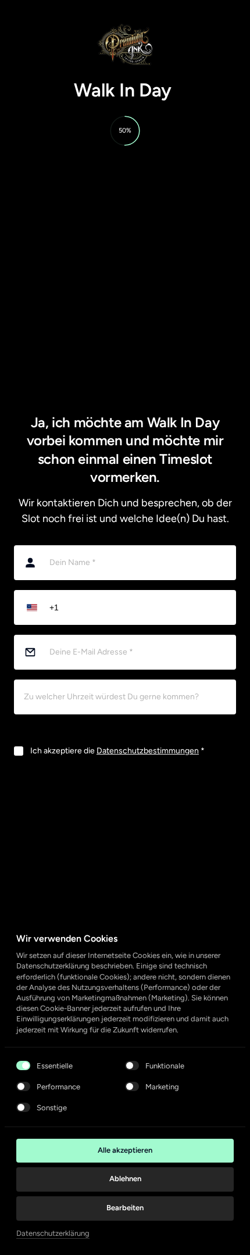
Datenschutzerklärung (53, 1234)
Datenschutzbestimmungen (148, 751)
